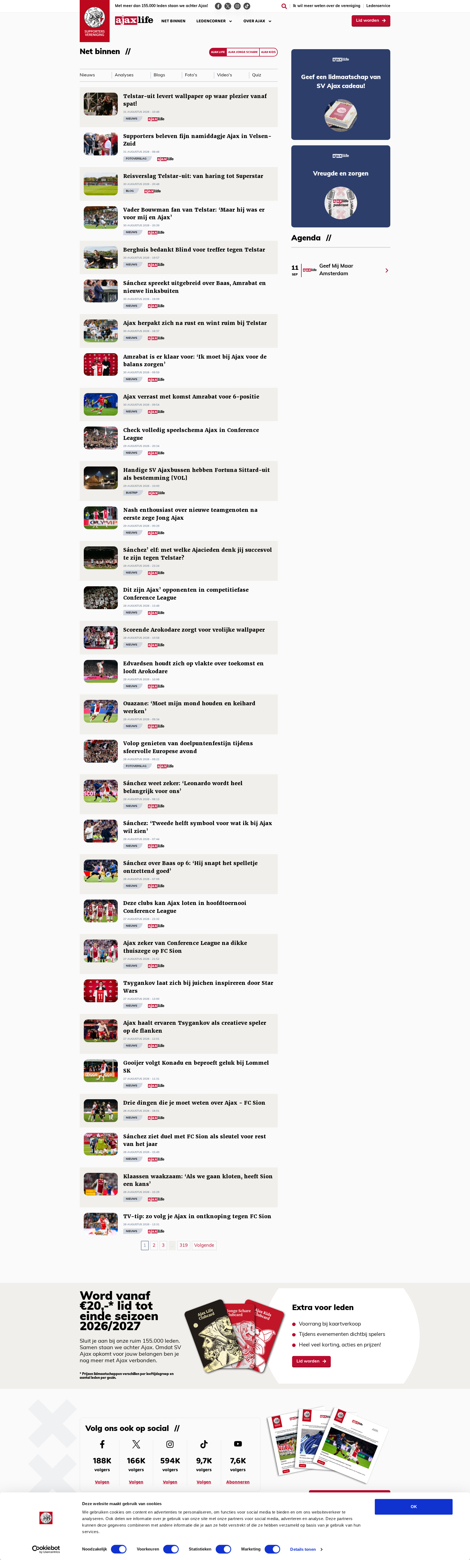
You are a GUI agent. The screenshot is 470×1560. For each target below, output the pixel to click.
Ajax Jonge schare (243, 52)
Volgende (204, 1245)
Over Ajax (254, 21)
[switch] (171, 1549)
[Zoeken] (284, 6)
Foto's (191, 75)
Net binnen (173, 21)
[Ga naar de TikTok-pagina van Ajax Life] (246, 6)
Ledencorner (211, 21)
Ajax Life (218, 52)
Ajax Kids (268, 52)
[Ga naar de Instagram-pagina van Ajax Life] (237, 6)
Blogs (159, 75)
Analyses (124, 75)
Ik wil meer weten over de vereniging (326, 6)
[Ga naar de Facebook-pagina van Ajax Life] (218, 6)
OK (414, 1506)
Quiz (256, 75)
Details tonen (303, 1549)
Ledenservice (378, 6)
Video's (224, 75)
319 (184, 1245)
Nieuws (87, 75)
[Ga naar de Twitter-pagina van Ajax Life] (227, 6)
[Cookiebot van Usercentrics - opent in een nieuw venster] (46, 1549)
